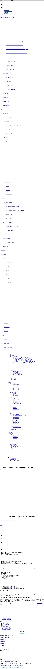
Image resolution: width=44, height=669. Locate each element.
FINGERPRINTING (5, 614)
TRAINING (2, 667)
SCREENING (9, 667)
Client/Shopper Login (8, 11)
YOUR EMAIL (3, 650)
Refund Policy (15, 665)
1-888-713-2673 (5, 13)
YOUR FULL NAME (4, 649)
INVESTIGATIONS (5, 615)
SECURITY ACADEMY (6, 619)
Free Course (6, 12)
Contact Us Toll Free (4, 637)
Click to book (2, 525)
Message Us (2, 641)
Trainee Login (6, 10)
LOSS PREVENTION (6, 617)
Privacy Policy (8, 665)
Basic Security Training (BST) (13, 587)
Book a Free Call (5, 15)
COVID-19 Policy (23, 665)
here (28, 583)
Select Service (2, 651)
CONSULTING (5, 623)
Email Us (2, 645)
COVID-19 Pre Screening (27, 599)
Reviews (3, 14)
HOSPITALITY (5, 616)
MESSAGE (2, 659)
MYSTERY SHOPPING (6, 618)
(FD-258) (19, 561)
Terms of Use (2, 665)
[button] (22, 621)
